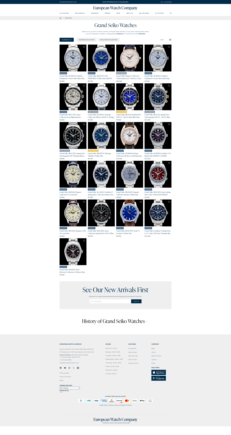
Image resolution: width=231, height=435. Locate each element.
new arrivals (80, 13)
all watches (64, 13)
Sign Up (136, 301)
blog (118, 13)
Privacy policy (64, 373)
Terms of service (65, 376)
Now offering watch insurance (115, 2)
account (160, 13)
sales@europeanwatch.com (68, 2)
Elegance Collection (86, 39)
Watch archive (133, 363)
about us (129, 13)
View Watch (73, 58)
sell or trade (144, 13)
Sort (162, 40)
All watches (132, 348)
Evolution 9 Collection (108, 39)
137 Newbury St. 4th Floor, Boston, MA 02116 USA (77, 352)
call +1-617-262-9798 (166, 2)
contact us (119, 34)
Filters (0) (65, 39)
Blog (152, 348)
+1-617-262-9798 (65, 360)
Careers (154, 359)
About (153, 352)
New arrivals (132, 352)
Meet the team (156, 356)
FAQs (61, 380)
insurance (95, 13)
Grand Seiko (68, 18)
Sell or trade (132, 359)
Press (153, 363)
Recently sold (133, 356)
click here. (142, 34)
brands (107, 13)
